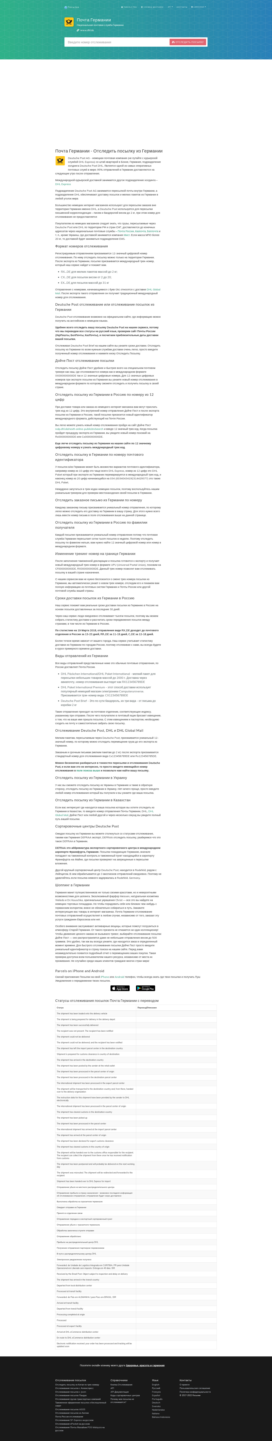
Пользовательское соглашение (195, 1388)
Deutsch (156, 1402)
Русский (156, 1388)
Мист (127, 235)
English (155, 1384)
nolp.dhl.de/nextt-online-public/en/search (79, 429)
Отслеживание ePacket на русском (72, 1423)
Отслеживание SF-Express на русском (74, 1420)
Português (157, 1399)
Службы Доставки (153, 7)
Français (156, 1391)
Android (119, 976)
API (112, 1388)
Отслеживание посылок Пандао (71, 1395)
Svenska (156, 1406)
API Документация (119, 1391)
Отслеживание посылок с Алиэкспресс (74, 1388)
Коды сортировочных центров (125, 1395)
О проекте (185, 1384)
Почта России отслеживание (69, 1416)
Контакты (182, 7)
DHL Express (63, 184)
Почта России (126, 231)
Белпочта (152, 231)
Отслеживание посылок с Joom (70, 1391)
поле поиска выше (88, 770)
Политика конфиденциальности (195, 1391)
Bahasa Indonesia (161, 1417)
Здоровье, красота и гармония (145, 1365)
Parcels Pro (130, 7)
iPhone (105, 976)
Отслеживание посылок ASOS (70, 1409)
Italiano (156, 1413)
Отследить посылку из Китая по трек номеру (77, 1384)
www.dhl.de (87, 30)
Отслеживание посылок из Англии (72, 1413)
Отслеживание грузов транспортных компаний (78, 1399)
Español (156, 1395)
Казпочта (140, 231)
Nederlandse (158, 1409)
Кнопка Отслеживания (121, 1384)
